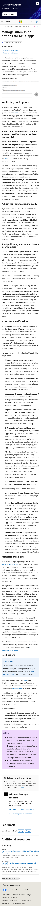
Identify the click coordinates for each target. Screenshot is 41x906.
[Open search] (32, 22)
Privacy (13, 897)
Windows (10, 26)
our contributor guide (25, 787)
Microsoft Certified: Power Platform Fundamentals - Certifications (19, 864)
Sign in (37, 22)
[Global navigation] (2, 22)
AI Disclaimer (6, 895)
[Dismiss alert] (37, 3)
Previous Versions (19, 895)
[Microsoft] (20, 21)
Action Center (17, 689)
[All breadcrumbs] (3, 26)
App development (21, 26)
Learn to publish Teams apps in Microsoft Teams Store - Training (20, 852)
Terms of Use (26, 900)
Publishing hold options (11, 50)
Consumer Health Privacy (10, 900)
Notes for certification (10, 53)
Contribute (5, 897)
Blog (28, 895)
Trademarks (5, 903)
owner (25, 680)
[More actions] (37, 26)
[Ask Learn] (34, 26)
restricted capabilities (10, 564)
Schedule (16, 113)
